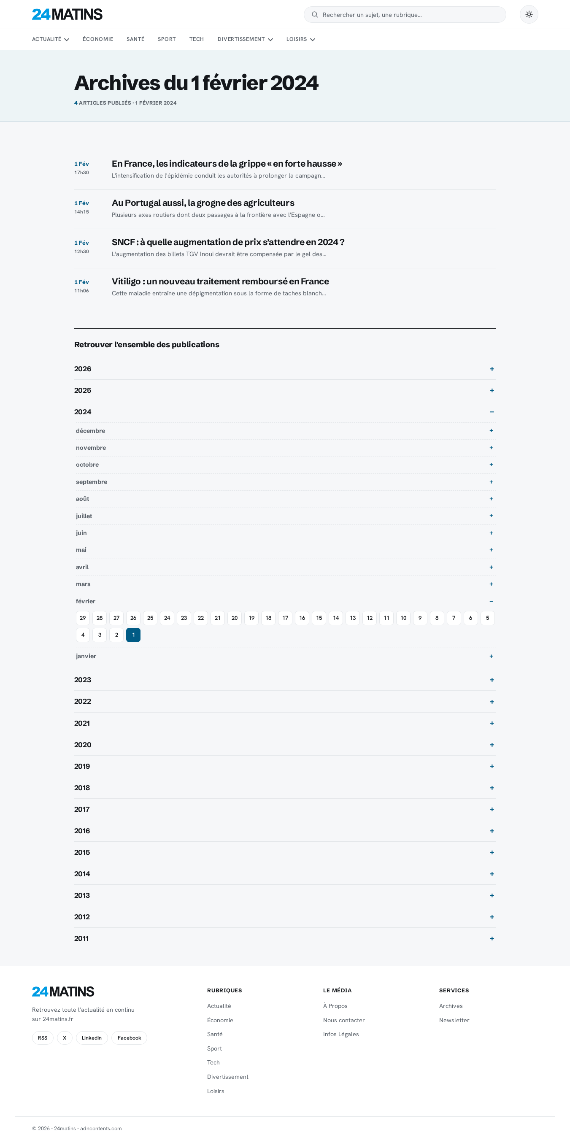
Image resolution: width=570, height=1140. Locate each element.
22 (201, 617)
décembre (90, 431)
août (82, 498)
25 (150, 617)
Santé (135, 39)
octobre (87, 464)
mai (81, 550)
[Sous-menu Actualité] (66, 39)
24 (167, 617)
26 (133, 617)
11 (386, 617)
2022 (82, 701)
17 (285, 617)
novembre (91, 447)
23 (184, 617)
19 (251, 617)
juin (81, 533)
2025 (82, 390)
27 (116, 617)
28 (100, 617)
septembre (91, 482)
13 (353, 617)
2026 (82, 369)
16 (302, 617)
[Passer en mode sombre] (529, 14)
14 (336, 617)
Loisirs (296, 39)
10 (403, 617)
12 (370, 617)
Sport (167, 39)
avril (82, 567)
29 (83, 617)
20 (235, 617)
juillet (84, 516)
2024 (83, 412)
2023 (82, 679)
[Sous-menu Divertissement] (270, 39)
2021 (82, 723)
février (85, 601)
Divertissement (241, 39)
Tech (196, 39)
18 (268, 617)
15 (319, 617)
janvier (86, 656)
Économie (98, 39)
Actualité (47, 39)
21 (218, 617)
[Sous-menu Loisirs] (312, 39)
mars (83, 584)
